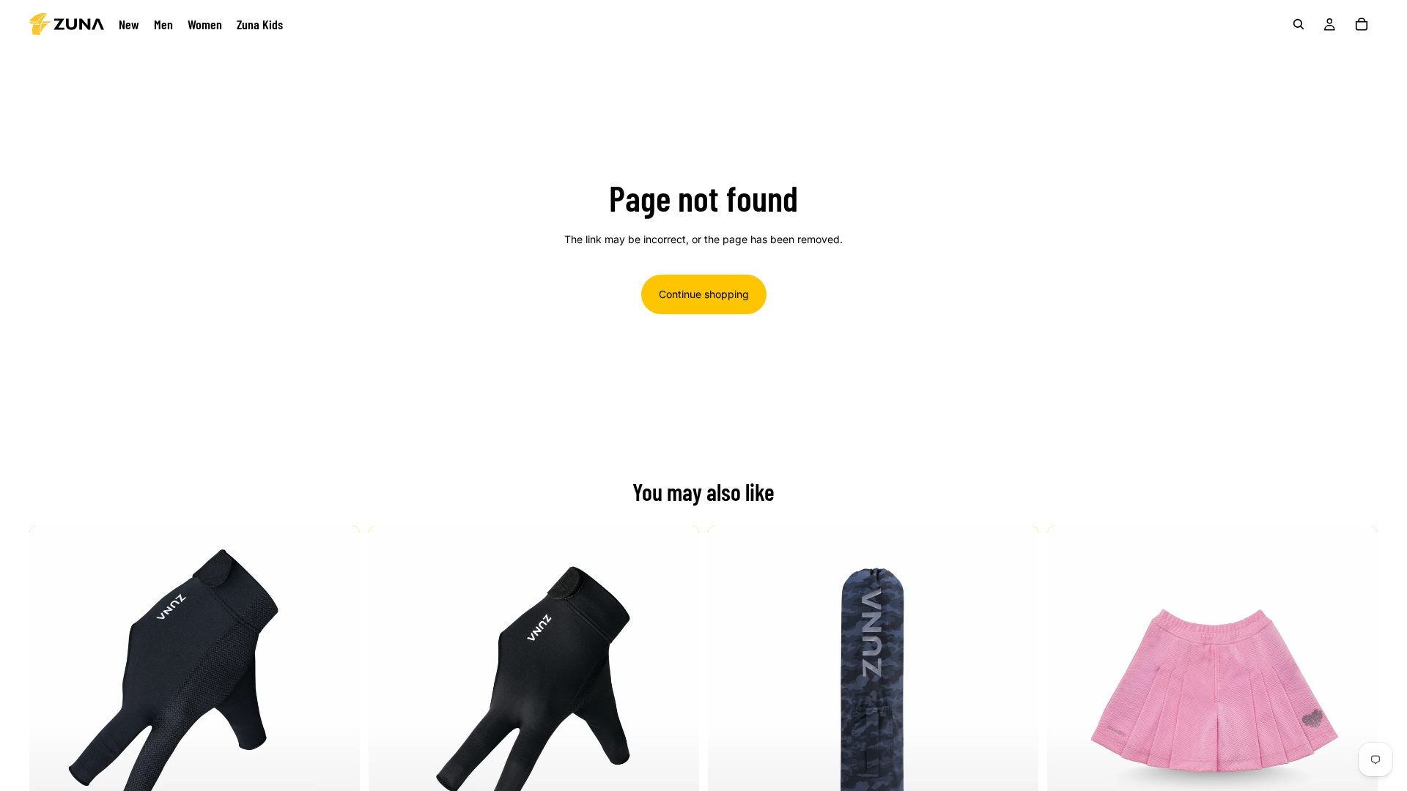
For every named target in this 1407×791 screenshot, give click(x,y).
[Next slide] (338, 691)
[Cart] (1361, 24)
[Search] (1298, 24)
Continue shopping (704, 294)
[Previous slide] (51, 691)
